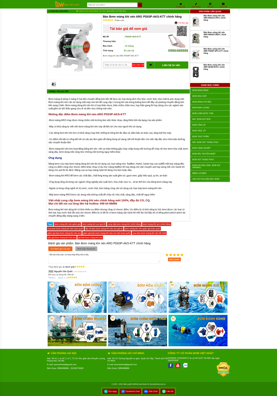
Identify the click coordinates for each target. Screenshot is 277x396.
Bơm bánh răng (200, 90)
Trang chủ (83, 11)
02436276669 (77, 368)
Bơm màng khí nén (97, 11)
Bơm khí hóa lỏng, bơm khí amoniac (206, 166)
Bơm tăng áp (199, 125)
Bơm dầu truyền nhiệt (204, 154)
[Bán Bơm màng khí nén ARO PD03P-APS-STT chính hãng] (196, 61)
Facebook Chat (132, 391)
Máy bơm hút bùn (201, 119)
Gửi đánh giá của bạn (60, 249)
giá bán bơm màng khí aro (90, 237)
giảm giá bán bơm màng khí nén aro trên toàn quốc (106, 233)
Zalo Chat (153, 391)
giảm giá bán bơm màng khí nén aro (64, 233)
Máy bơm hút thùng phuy (205, 142)
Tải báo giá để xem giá (128, 29)
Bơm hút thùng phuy (203, 159)
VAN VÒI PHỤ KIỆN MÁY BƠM (205, 179)
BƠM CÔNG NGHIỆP (201, 148)
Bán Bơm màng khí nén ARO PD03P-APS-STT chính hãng (216, 51)
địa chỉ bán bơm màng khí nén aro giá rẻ (104, 228)
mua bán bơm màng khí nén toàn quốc (65, 228)
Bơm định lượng (200, 108)
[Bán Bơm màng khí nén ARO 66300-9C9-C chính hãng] (196, 79)
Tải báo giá (182, 23)
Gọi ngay (112, 391)
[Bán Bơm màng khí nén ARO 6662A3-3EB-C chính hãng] (196, 45)
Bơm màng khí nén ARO (116, 11)
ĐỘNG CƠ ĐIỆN (199, 173)
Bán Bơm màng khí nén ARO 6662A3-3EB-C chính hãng (215, 34)
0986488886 (178, 50)
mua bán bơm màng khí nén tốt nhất (149, 233)
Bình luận (119, 20)
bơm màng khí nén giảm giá (67, 224)
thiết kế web (137, 384)
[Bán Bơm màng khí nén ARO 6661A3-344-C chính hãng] (196, 28)
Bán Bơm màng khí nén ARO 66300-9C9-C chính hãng (214, 67)
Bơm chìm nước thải (202, 113)
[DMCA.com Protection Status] (223, 376)
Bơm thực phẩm (200, 136)
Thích (60, 278)
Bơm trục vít (199, 131)
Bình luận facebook (86, 249)
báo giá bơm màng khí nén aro (62, 237)
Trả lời (51, 277)
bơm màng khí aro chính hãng (157, 224)
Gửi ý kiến (174, 259)
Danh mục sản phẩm (59, 11)
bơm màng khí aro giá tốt (93, 224)
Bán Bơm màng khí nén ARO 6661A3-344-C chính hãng (215, 18)
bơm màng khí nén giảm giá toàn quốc (142, 228)
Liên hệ (169, 391)
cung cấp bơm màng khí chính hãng (124, 224)
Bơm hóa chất (199, 96)
